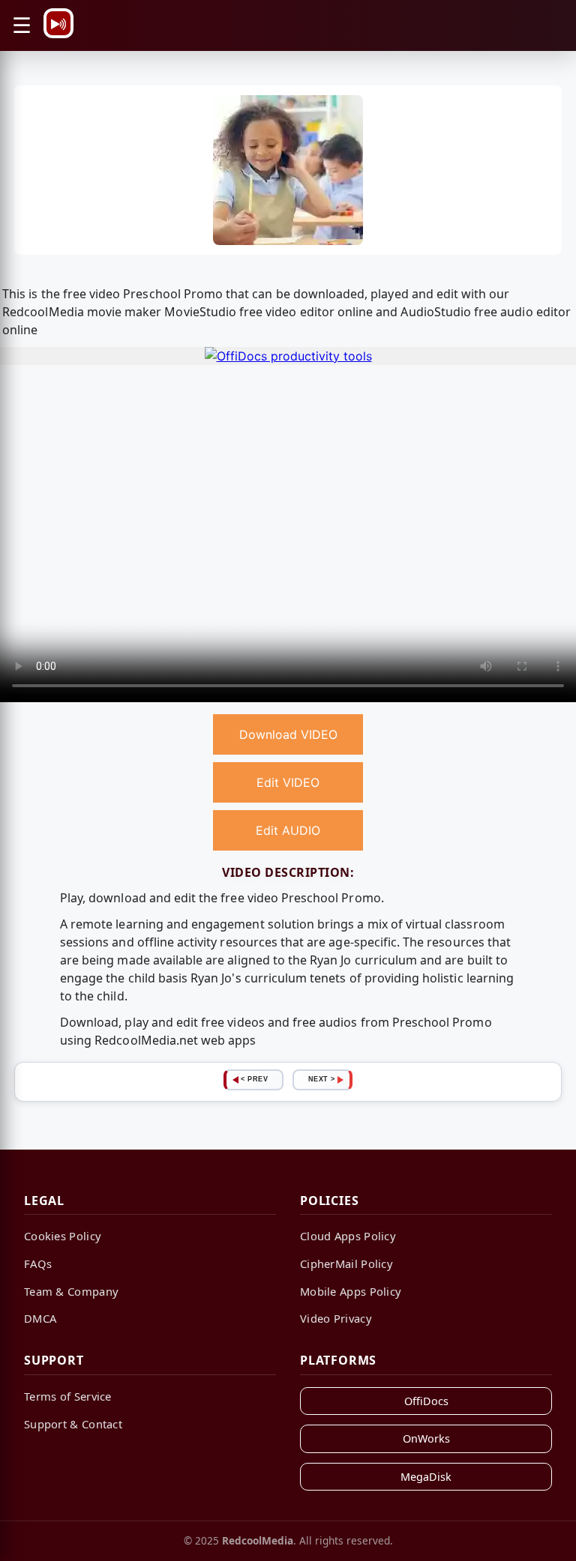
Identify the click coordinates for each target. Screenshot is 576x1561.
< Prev (254, 1079)
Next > (321, 1079)
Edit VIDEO (288, 782)
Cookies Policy (62, 1235)
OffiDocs (426, 1401)
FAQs (38, 1263)
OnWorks (426, 1438)
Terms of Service (68, 1396)
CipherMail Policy (346, 1263)
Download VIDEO (288, 734)
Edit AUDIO (288, 830)
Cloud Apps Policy (348, 1235)
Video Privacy (336, 1318)
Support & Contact (73, 1423)
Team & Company (71, 1291)
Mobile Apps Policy (350, 1291)
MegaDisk (426, 1477)
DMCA (40, 1318)
